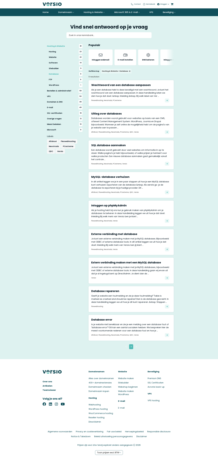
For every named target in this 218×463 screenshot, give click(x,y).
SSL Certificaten (156, 382)
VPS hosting (154, 400)
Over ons (47, 381)
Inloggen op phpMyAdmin (109, 205)
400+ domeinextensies (100, 382)
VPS (151, 12)
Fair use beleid (114, 431)
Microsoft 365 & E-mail (126, 12)
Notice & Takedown (81, 436)
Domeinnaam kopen (99, 391)
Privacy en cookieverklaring (89, 431)
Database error (101, 319)
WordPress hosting (98, 409)
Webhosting (95, 404)
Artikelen (47, 385)
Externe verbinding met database (114, 234)
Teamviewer (49, 390)
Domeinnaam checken (100, 386)
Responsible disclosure (158, 431)
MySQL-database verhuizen (110, 177)
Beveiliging (168, 12)
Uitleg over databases (106, 113)
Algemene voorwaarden (60, 431)
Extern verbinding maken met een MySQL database (126, 262)
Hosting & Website (93, 12)
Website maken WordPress (126, 393)
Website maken (126, 378)
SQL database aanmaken (108, 145)
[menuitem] (136, 4)
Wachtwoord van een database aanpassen (121, 85)
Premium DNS (154, 378)
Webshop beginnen (128, 386)
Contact (137, 4)
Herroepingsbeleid (134, 431)
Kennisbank (150, 4)
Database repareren (105, 291)
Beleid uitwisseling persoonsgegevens (113, 436)
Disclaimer (141, 436)
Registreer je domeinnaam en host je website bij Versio (60, 4)
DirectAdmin (95, 421)
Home (46, 12)
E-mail (121, 407)
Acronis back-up (156, 386)
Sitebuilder (123, 382)
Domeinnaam (65, 12)
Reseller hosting (96, 417)
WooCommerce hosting (101, 413)
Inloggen (163, 4)
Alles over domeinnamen (101, 378)
